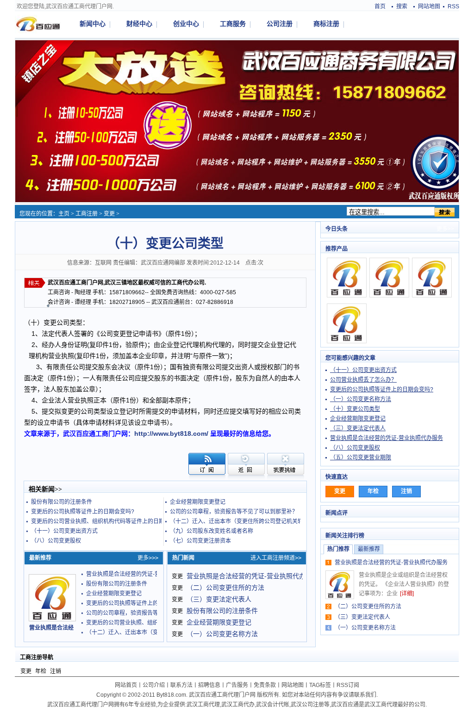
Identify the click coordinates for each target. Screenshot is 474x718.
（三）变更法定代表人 (219, 599)
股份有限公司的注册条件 (61, 502)
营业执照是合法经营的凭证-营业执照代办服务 (142, 574)
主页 (63, 213)
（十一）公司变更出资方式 (64, 531)
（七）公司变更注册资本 (200, 541)
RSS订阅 (348, 685)
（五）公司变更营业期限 (360, 457)
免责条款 (265, 685)
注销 (55, 671)
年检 (40, 671)
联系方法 (181, 685)
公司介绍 (154, 685)
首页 (380, 6)
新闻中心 (93, 23)
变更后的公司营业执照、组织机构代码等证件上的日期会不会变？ (111, 521)
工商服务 (233, 23)
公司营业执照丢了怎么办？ (363, 380)
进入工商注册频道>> (275, 558)
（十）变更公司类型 (355, 409)
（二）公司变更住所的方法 (225, 587)
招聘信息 (209, 685)
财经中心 (139, 23)
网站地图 (429, 6)
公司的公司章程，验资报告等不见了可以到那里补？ (234, 511)
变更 (109, 213)
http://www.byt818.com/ (171, 433)
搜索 (401, 6)
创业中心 (186, 23)
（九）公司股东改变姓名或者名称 (211, 531)
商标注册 (326, 23)
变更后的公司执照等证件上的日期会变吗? (82, 511)
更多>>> (147, 558)
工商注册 (86, 213)
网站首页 (126, 685)
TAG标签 (320, 685)
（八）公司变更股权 (56, 541)
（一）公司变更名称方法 (222, 634)
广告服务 (237, 685)
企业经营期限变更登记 (197, 502)
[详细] (407, 593)
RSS (453, 6)
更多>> (445, 229)
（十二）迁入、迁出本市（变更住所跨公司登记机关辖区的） (245, 521)
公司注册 (280, 23)
